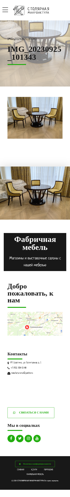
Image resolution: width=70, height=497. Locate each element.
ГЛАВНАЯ (20, 470)
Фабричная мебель (35, 243)
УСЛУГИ (34, 470)
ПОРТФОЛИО (48, 470)
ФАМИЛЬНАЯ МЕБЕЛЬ (35, 474)
